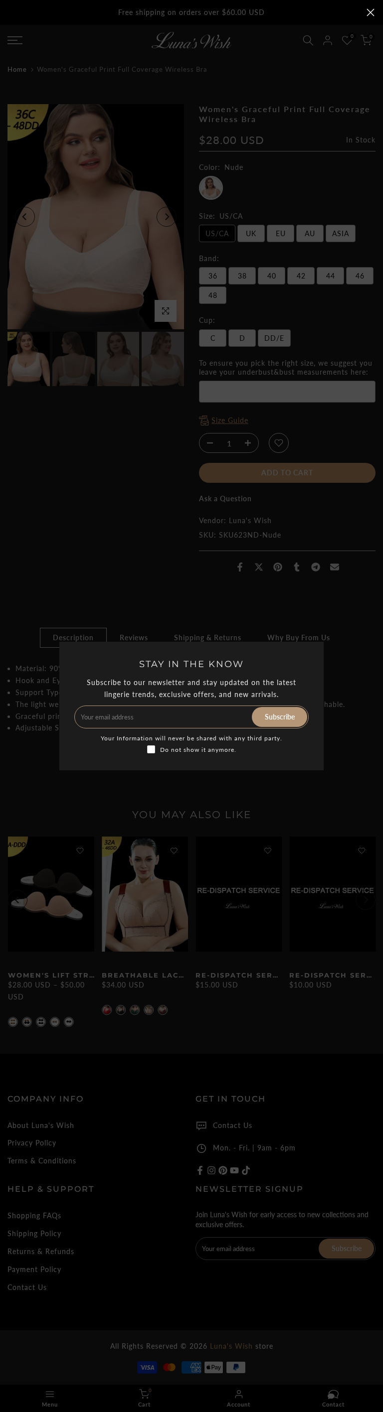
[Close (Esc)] (370, 12)
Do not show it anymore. (198, 749)
